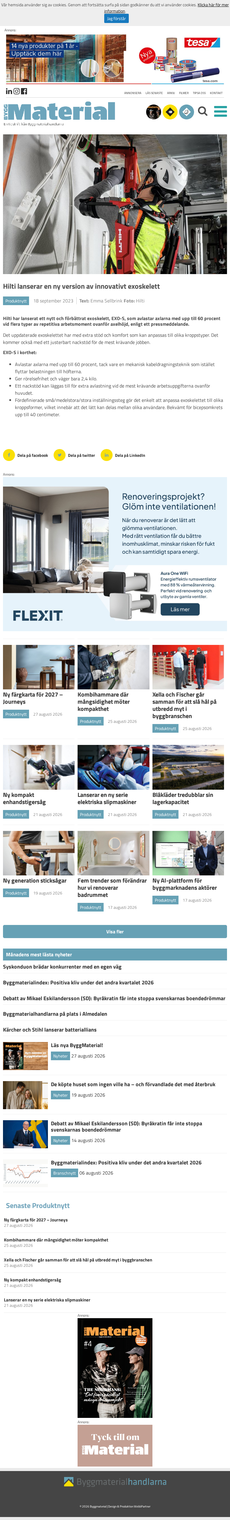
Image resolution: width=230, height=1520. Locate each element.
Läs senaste (154, 93)
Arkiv (171, 93)
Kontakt (216, 93)
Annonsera (132, 93)
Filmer (184, 93)
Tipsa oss (199, 93)
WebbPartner (142, 1506)
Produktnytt (16, 301)
